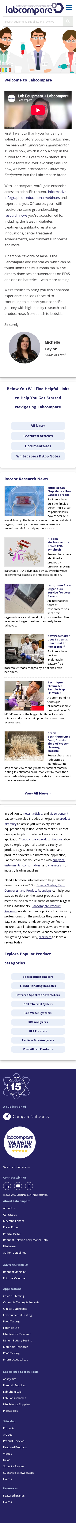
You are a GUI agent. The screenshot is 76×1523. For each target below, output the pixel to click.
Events (7, 1479)
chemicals (55, 865)
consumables (31, 865)
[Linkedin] (8, 1186)
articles (37, 813)
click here (45, 937)
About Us (9, 1208)
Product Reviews (13, 1441)
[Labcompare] (34, 8)
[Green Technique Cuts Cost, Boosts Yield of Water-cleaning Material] (24, 760)
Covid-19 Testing (13, 1296)
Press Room (11, 1227)
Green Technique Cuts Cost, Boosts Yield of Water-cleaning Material (59, 742)
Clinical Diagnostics (15, 1309)
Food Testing (11, 1321)
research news (15, 215)
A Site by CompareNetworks (38, 1116)
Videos (7, 1454)
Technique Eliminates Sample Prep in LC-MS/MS (58, 687)
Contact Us (10, 1214)
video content (59, 813)
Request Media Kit (14, 1272)
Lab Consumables (14, 1398)
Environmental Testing (17, 1315)
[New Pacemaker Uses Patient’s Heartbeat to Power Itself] (24, 663)
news (27, 813)
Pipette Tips (10, 1411)
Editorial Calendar (14, 1278)
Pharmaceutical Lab (15, 1359)
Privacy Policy (11, 1233)
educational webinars (43, 197)
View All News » (38, 793)
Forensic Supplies (14, 1385)
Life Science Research (17, 1334)
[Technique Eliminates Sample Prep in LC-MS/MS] (24, 710)
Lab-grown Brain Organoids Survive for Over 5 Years (59, 590)
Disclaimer (9, 1246)
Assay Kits (9, 1379)
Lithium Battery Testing (17, 1340)
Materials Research (15, 1347)
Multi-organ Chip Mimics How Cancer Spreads (59, 491)
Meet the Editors (13, 1221)
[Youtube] (19, 1186)
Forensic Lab (11, 1328)
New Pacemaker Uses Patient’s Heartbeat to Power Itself (59, 641)
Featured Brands (14, 1495)
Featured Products (15, 1447)
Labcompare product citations (41, 839)
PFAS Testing (11, 1353)
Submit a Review (13, 1466)
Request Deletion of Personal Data (25, 1240)
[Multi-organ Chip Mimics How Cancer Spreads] (24, 515)
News (6, 1460)
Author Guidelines (14, 1252)
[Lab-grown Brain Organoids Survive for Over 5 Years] (24, 612)
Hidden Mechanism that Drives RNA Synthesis (59, 544)
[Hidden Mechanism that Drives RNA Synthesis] (24, 566)
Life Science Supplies (16, 1404)
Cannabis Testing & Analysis (21, 1302)
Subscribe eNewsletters (18, 1473)
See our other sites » (16, 1167)
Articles (7, 1434)
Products (9, 1428)
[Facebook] (30, 1186)
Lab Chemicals (12, 1392)
